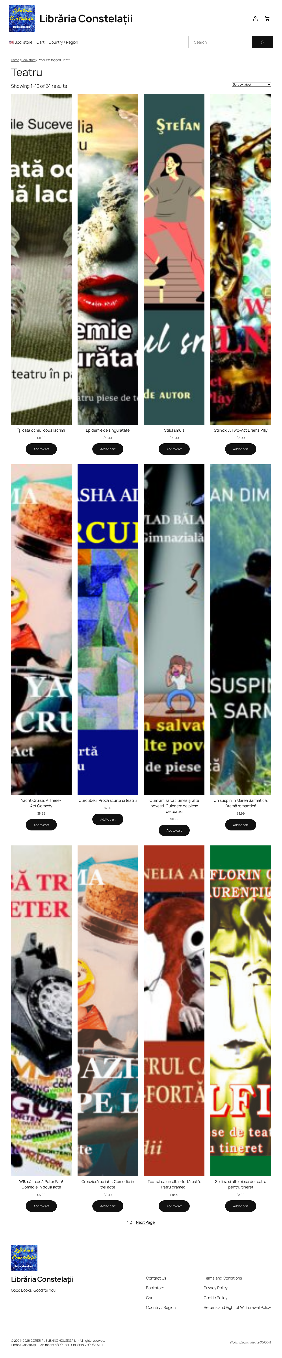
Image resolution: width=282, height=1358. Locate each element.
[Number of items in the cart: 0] (267, 18)
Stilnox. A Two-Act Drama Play (240, 430)
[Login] (255, 18)
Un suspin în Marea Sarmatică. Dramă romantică (241, 803)
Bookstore (28, 60)
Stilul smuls (174, 430)
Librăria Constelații (86, 18)
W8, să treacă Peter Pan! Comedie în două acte (41, 1184)
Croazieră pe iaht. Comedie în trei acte (108, 1184)
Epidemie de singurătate (108, 430)
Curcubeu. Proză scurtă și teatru (108, 800)
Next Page (145, 1222)
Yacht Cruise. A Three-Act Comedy (41, 803)
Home (15, 60)
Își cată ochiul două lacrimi (41, 430)
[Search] (262, 42)
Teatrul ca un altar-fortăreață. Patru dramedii (174, 1184)
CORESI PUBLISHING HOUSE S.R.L (80, 1345)
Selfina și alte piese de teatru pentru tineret (240, 1184)
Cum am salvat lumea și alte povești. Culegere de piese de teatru (174, 806)
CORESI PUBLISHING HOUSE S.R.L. (53, 1340)
